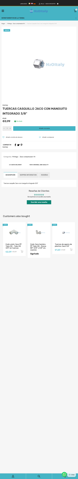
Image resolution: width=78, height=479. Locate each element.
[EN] (32, 4)
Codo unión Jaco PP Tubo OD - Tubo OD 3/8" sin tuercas (14, 246)
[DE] (35, 4)
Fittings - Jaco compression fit (23, 157)
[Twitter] (18, 145)
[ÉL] (29, 4)
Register (52, 3)
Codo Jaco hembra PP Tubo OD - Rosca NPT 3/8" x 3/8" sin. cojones (38, 247)
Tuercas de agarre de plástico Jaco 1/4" (63, 245)
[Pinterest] (21, 145)
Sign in (48, 3)
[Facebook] (15, 145)
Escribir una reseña (39, 202)
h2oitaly (5, 105)
